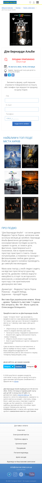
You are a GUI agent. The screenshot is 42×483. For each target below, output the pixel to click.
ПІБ (7, 96)
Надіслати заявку (22, 124)
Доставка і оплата (21, 425)
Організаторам (21, 443)
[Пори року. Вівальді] (13, 208)
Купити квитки (13, 165)
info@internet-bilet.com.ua (21, 467)
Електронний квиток (21, 434)
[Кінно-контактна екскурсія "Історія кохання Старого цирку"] (12, 156)
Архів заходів (21, 457)
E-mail (9, 105)
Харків (16, 381)
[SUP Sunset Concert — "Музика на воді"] (30, 182)
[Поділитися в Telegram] (13, 75)
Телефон (10, 114)
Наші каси (21, 430)
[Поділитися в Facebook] (5, 75)
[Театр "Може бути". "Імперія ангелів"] (12, 182)
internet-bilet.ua (23, 395)
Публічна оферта (21, 439)
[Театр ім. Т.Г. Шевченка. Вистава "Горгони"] (30, 156)
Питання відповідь (21, 452)
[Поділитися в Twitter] (9, 75)
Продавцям (21, 448)
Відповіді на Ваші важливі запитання (21, 461)
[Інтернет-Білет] (10, 2)
